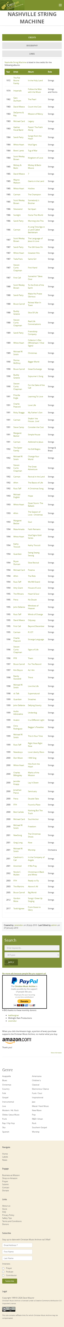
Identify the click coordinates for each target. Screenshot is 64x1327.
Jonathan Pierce (17, 791)
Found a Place (34, 804)
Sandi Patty (18, 137)
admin (54, 925)
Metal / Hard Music (40, 1106)
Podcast (9, 1271)
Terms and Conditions (12, 1221)
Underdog (32, 712)
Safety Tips (7, 1218)
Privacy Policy (8, 1215)
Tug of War (32, 150)
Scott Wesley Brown (19, 158)
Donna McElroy (17, 361)
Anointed (17, 866)
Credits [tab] (32, 37)
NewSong (17, 835)
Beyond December (36, 626)
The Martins (18, 886)
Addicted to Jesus (35, 442)
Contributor (11, 1275)
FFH (15, 804)
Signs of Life (33, 649)
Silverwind (17, 209)
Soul (30, 522)
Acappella (6, 1076)
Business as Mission (11, 1175)
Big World (32, 892)
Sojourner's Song (35, 376)
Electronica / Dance (40, 1089)
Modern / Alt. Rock (10, 1110)
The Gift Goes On (35, 247)
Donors (5, 1224)
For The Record (34, 664)
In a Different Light (36, 720)
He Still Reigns (34, 449)
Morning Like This (36, 221)
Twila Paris (18, 259)
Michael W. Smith (18, 353)
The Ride (32, 576)
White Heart (18, 144)
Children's (36, 1080)
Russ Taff (17, 488)
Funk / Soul (37, 1093)
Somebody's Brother (33, 202)
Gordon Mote (16, 899)
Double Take (33, 798)
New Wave (36, 1110)
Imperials (17, 90)
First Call (17, 277)
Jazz (33, 1101)
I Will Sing (32, 758)
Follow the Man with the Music (35, 90)
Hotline (31, 188)
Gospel (5, 1097)
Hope (30, 495)
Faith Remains (34, 529)
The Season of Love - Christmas (35, 513)
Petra (15, 599)
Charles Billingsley (17, 774)
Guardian (17, 554)
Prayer (5, 1181)
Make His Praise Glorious (35, 295)
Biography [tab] (32, 45)
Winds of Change (35, 614)
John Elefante (19, 607)
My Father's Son (35, 412)
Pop (34, 1114)
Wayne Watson (16, 181)
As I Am (31, 670)
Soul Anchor (33, 819)
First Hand (32, 267)
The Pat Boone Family (16, 80)
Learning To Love (35, 396)
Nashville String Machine (15, 62)
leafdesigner (13, 1015)
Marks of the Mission (33, 774)
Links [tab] (32, 53)
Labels (5, 1156)
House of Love (34, 587)
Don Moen (18, 758)
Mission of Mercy (35, 114)
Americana (36, 1076)
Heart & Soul (33, 593)
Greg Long (17, 842)
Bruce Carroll (19, 304)
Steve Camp (18, 427)
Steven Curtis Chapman (17, 268)
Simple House (34, 434)
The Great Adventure (32, 468)
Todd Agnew (18, 908)
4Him (15, 482)
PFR (15, 658)
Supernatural (34, 693)
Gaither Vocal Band (18, 128)
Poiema (31, 570)
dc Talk (16, 693)
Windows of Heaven (33, 607)
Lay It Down (33, 782)
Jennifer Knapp (16, 782)
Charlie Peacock (17, 405)
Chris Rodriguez (17, 727)
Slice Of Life (33, 312)
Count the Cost (34, 106)
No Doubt (32, 599)
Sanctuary (32, 791)
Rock (34, 1123)
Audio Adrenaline (18, 712)
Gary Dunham (17, 99)
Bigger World (33, 361)
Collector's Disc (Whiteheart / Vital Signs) (36, 343)
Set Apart (32, 209)
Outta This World (35, 215)
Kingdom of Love (35, 157)
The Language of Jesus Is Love (35, 240)
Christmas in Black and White (36, 873)
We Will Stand (34, 581)
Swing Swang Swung (33, 554)
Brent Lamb (18, 150)
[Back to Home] (12, 5)
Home (5, 1153)
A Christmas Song (35, 488)
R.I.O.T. (30, 632)
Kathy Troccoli (16, 545)
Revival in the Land (36, 476)
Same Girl (32, 259)
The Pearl (32, 99)
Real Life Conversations (34, 322)
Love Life (32, 405)
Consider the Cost (36, 427)
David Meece (19, 106)
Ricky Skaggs (19, 412)
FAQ (4, 1212)
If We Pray (32, 866)
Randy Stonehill (17, 677)
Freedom (32, 826)
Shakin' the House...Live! (33, 420)
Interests (6, 1263)
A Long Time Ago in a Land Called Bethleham (36, 230)
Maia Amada (18, 529)
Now (30, 842)
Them (30, 658)
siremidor (18, 925)
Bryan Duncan (16, 563)
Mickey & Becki (17, 166)
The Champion (34, 194)
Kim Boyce (18, 670)
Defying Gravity (35, 705)
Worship (31, 850)
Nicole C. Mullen (17, 873)
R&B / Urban (37, 1119)
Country (6, 1089)
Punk (4, 1119)
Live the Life (33, 686)
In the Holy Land (35, 80)
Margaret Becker (17, 434)
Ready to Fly (33, 880)
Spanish (5, 1131)
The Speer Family (17, 449)
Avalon (16, 720)
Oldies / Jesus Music (10, 1114)
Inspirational (37, 1097)
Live (4, 1106)
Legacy (31, 121)
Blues (4, 1080)
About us (6, 1205)
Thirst (30, 677)
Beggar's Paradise (36, 727)
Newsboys (18, 752)
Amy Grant (18, 587)
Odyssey (32, 620)
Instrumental (8, 1101)
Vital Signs (32, 144)
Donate (5, 1190)
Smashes (32, 699)
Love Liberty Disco (36, 752)
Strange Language (36, 639)
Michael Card (19, 121)
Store (4, 1209)
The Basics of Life (35, 482)
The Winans (18, 593)
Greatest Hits (34, 253)
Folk (4, 1093)
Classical (35, 1084)
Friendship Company (32, 333)
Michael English (16, 496)
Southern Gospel (39, 1127)
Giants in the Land (36, 181)
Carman (16, 194)
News (4, 1160)
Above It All (33, 886)
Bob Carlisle (18, 812)
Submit (5, 1184)
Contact (5, 1187)
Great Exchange (35, 369)
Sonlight (17, 215)
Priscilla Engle (16, 396)
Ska (3, 1127)
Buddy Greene (16, 312)
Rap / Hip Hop (8, 1123)
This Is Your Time (35, 736)
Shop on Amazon (9, 1178)
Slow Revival (33, 562)
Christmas (32, 353)
